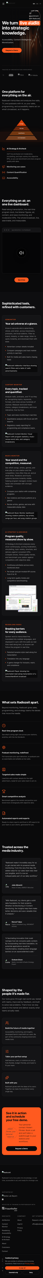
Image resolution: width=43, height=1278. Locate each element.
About (4, 1243)
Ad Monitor (6, 1220)
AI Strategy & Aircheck (16, 149)
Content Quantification (17, 172)
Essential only (13, 1272)
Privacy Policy (29, 1263)
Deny (31, 1272)
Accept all (22, 1268)
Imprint (19, 1224)
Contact (5, 1251)
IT (40, 4)
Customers (6, 1247)
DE (37, 4)
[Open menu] (3, 4)
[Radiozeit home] (15, 4)
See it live (21, 280)
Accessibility (12, 178)
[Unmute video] (21, 253)
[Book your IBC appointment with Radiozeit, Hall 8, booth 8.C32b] (35, 17)
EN (34, 4)
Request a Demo (12, 50)
